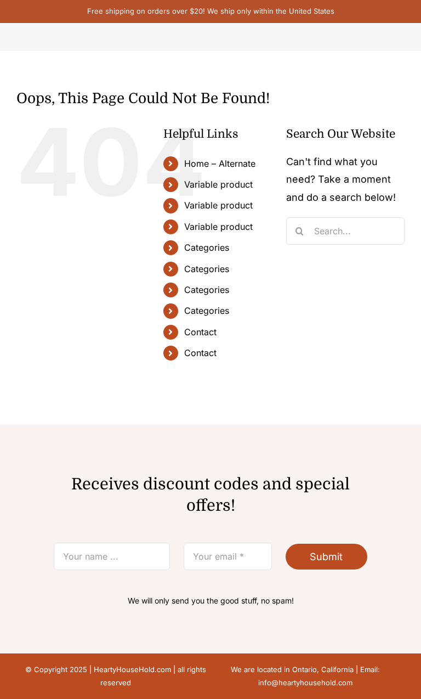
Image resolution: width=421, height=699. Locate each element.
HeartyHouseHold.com (132, 669)
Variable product (218, 184)
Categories (206, 247)
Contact (200, 331)
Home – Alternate (219, 163)
